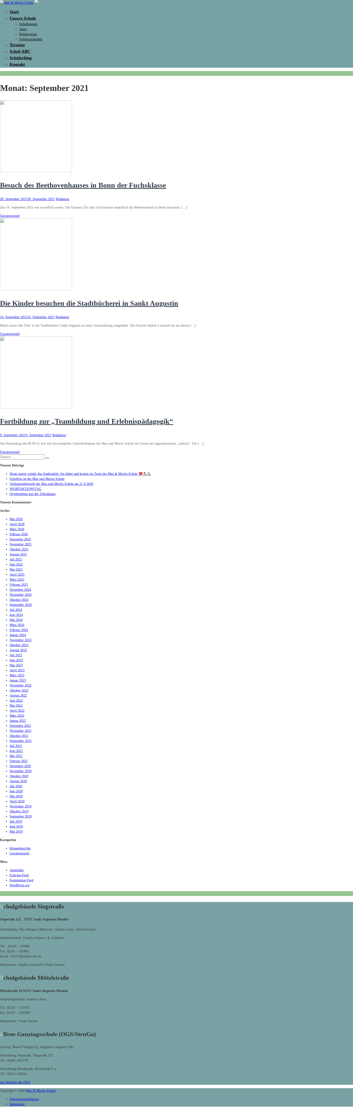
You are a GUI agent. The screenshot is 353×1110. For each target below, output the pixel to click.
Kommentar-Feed (21, 880)
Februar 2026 (19, 534)
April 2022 (17, 710)
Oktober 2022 (19, 690)
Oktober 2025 (19, 549)
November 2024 (20, 595)
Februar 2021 (19, 761)
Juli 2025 (16, 559)
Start (14, 11)
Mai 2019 (16, 831)
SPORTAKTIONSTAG (25, 489)
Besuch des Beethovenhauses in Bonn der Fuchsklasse (83, 185)
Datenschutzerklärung (24, 1099)
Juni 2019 (16, 826)
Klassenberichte (20, 848)
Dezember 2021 (20, 726)
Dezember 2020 (20, 766)
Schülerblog (21, 57)
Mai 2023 (16, 665)
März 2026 (17, 529)
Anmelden (17, 870)
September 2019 (21, 816)
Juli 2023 (16, 655)
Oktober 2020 (19, 776)
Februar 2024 (19, 630)
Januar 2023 (18, 680)
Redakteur (62, 199)
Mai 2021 (16, 756)
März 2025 (17, 579)
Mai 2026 (16, 519)
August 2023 (18, 650)
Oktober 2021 (19, 736)
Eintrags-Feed (19, 875)
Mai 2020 (16, 796)
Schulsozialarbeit (30, 39)
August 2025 (18, 554)
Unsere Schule (23, 18)
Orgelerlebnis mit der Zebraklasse (32, 494)
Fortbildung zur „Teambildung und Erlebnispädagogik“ (86, 421)
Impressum (17, 1104)
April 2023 (17, 670)
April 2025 (17, 574)
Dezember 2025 (20, 539)
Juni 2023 (16, 660)
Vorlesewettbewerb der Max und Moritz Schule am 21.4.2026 (51, 484)
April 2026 (17, 524)
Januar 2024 (18, 635)
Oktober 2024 (19, 600)
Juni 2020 (16, 791)
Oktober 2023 (19, 645)
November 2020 (20, 771)
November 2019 (20, 806)
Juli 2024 (16, 610)
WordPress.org (20, 885)
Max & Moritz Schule (41, 1090)
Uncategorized (9, 216)
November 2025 (20, 544)
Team (23, 29)
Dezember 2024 (20, 589)
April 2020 (17, 801)
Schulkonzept (28, 24)
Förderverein (28, 34)
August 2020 (18, 781)
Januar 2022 (18, 720)
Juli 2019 (16, 821)
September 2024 (21, 605)
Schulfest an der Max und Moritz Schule (37, 479)
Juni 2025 (16, 564)
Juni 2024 (16, 615)
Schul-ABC (20, 51)
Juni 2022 (16, 700)
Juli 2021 (16, 746)
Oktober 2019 (19, 811)
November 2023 (20, 640)
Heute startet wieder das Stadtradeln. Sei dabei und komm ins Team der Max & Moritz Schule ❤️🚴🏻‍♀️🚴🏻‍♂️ (80, 474)
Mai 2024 (16, 620)
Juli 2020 (16, 786)
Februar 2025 (19, 584)
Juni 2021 (16, 751)
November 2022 (20, 685)
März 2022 (17, 715)
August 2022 (18, 695)
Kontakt (17, 64)
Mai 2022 (16, 705)
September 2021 (21, 741)
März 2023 (17, 675)
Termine (17, 44)
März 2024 (17, 625)
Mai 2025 (16, 569)
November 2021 (20, 731)
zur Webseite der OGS (15, 1082)
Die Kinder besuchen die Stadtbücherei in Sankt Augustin (89, 303)
